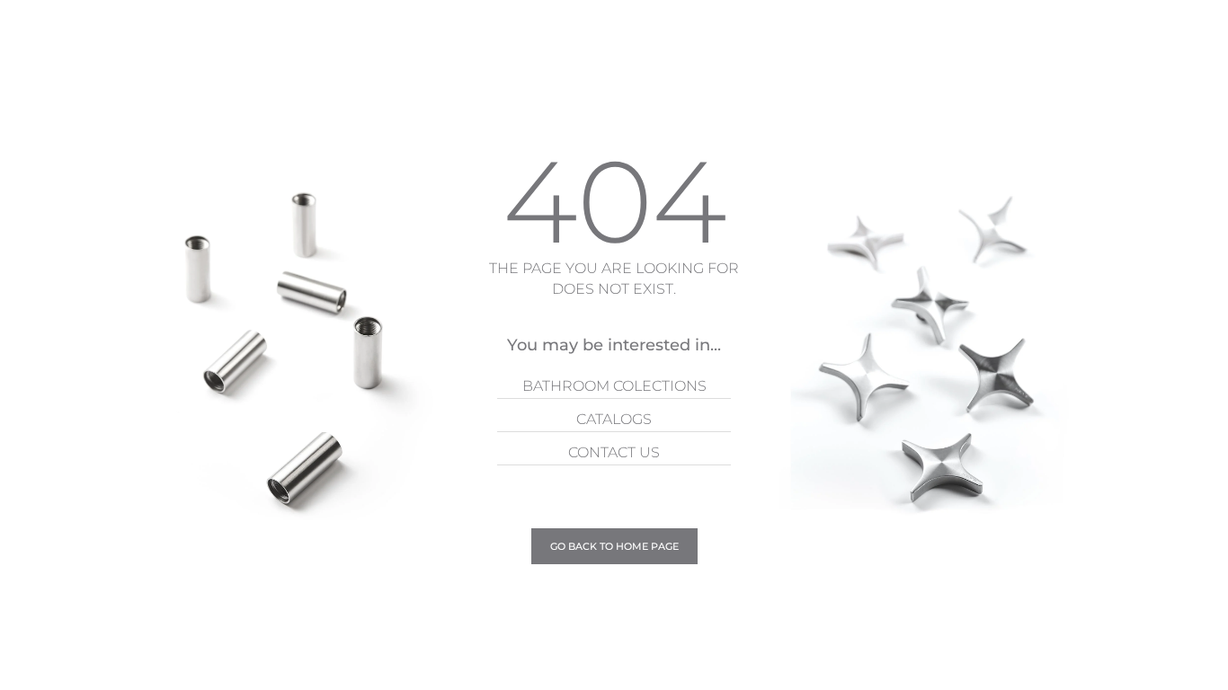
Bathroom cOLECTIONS (614, 385)
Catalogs (614, 419)
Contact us (614, 452)
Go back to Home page (614, 546)
